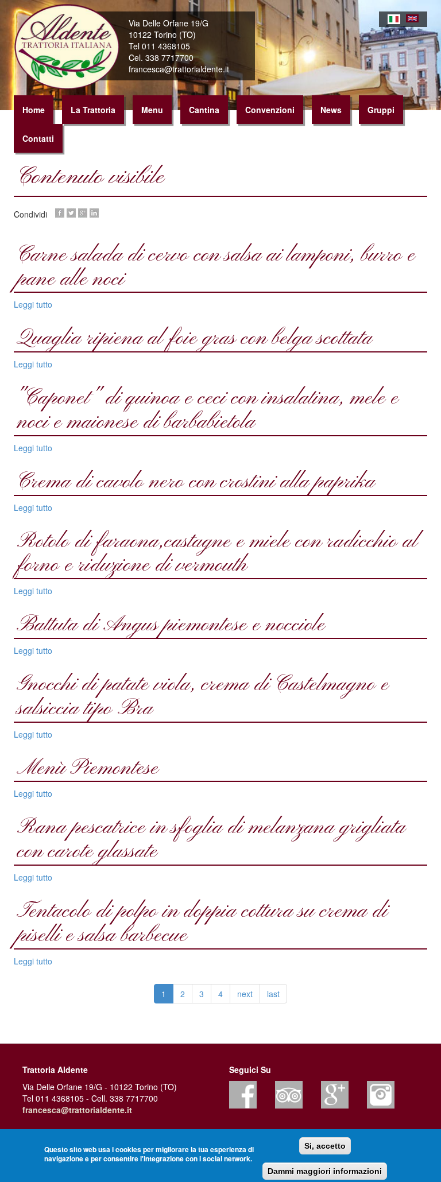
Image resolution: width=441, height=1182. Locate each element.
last (273, 993)
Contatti (38, 138)
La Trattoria (93, 109)
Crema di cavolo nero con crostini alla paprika (196, 482)
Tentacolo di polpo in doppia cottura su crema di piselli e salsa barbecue (202, 924)
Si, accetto (325, 1145)
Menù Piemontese (87, 768)
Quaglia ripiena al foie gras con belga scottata (194, 338)
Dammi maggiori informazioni (325, 1171)
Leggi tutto (33, 304)
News (331, 109)
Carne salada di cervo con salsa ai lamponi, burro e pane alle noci (216, 267)
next (245, 993)
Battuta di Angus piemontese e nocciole (171, 625)
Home (33, 109)
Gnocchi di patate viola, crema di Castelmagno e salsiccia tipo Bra (203, 697)
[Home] (71, 47)
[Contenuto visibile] (394, 19)
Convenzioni (270, 109)
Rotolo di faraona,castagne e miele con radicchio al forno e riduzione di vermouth (217, 554)
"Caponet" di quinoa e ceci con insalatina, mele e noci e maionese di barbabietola (208, 410)
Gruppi (381, 109)
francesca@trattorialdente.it (77, 1109)
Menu (152, 109)
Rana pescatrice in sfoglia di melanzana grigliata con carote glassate (211, 840)
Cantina (204, 109)
